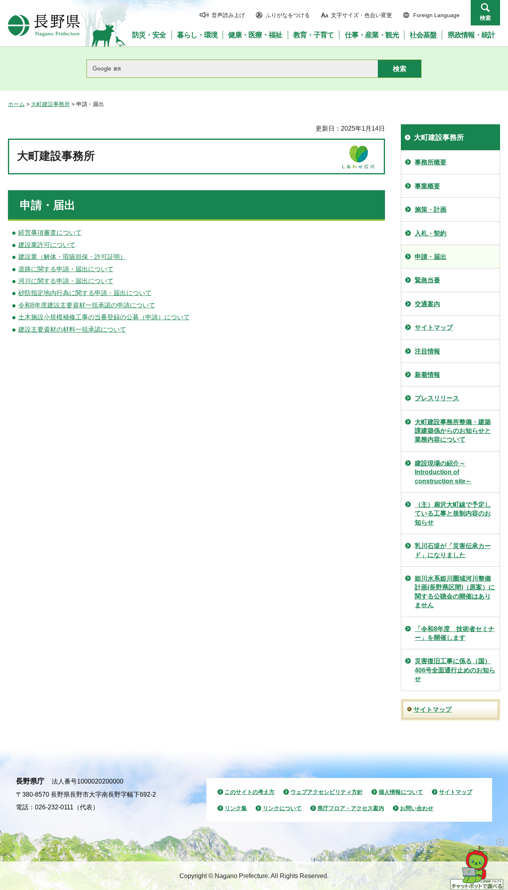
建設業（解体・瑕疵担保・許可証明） (72, 256)
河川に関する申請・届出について (66, 281)
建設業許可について (46, 244)
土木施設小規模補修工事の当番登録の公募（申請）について (104, 317)
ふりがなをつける (288, 15)
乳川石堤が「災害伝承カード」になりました (453, 550)
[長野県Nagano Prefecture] (44, 25)
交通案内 (427, 304)
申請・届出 (430, 256)
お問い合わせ (416, 808)
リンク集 (236, 808)
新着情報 (427, 374)
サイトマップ (434, 327)
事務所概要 (430, 162)
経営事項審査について (50, 232)
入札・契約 (430, 233)
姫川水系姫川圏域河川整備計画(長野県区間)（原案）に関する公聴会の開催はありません (455, 591)
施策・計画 (430, 209)
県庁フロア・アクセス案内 (351, 808)
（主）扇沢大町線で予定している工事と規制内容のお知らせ (453, 513)
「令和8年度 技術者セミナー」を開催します (455, 633)
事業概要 (427, 186)
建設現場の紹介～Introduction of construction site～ (443, 472)
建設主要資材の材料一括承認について (72, 329)
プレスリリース (437, 398)
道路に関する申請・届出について (66, 269)
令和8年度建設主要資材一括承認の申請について (86, 305)
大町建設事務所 (50, 104)
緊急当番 (427, 280)
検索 (485, 18)
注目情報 (427, 351)
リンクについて (282, 808)
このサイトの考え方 (250, 792)
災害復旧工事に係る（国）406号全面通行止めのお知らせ (455, 670)
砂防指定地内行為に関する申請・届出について (85, 293)
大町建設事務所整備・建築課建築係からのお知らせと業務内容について (453, 431)
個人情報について (401, 792)
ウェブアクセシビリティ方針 (327, 792)
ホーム (16, 104)
